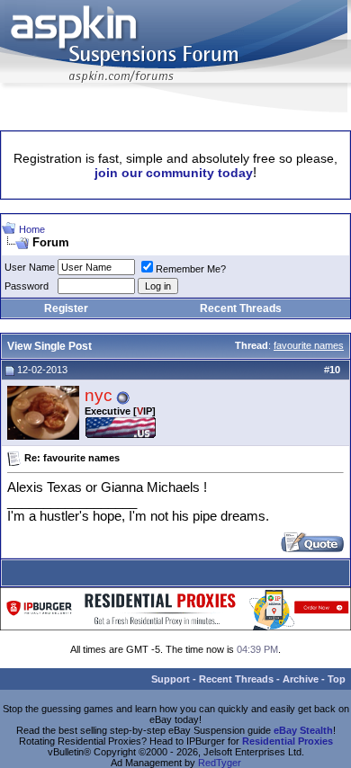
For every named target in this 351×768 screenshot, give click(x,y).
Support (170, 679)
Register (66, 308)
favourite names (309, 345)
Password (26, 286)
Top (337, 679)
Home (32, 229)
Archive (301, 679)
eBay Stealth (303, 730)
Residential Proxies (287, 741)
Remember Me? (191, 268)
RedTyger (219, 762)
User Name (29, 267)
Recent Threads (241, 308)
